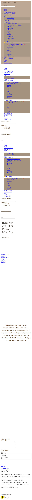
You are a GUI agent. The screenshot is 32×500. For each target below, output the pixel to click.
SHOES (9, 51)
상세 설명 (3, 256)
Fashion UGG (10, 18)
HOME (6, 9)
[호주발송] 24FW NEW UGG (14, 25)
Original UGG (10, 19)
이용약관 (3, 466)
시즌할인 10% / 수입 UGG (13, 23)
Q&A (5, 60)
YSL (8, 32)
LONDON (6, 21)
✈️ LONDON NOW (9, 22)
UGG (5, 16)
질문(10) (3, 260)
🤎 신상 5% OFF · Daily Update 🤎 (16, 44)
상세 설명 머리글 (5, 254)
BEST (8, 55)
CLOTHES (10, 47)
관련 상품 (3, 262)
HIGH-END (10, 38)
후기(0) (2, 259)
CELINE (9, 35)
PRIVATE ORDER (9, 57)
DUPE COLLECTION (10, 12)
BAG (8, 48)
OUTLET (9, 26)
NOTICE (6, 61)
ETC (8, 52)
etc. (8, 41)
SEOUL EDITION (8, 58)
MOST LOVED (11, 45)
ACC (8, 50)
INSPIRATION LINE (9, 13)
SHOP (5, 10)
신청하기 (3, 452)
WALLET (9, 54)
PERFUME (10, 28)
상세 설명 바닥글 (5, 257)
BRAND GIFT (7, 15)
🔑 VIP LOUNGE (8, 42)
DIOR (8, 31)
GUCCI (9, 29)
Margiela (9, 39)
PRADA (9, 34)
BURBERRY (10, 36)
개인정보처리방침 (5, 468)
